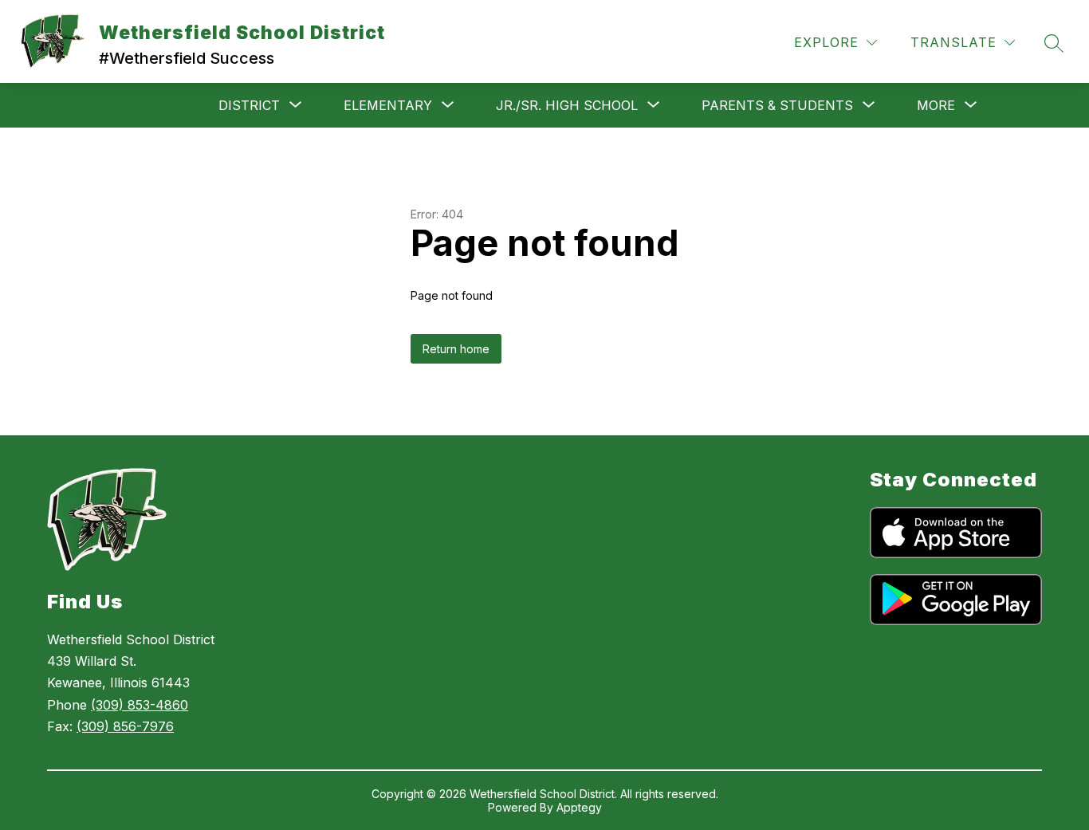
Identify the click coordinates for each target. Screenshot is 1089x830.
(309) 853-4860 (139, 705)
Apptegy (579, 807)
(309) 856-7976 (125, 726)
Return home (456, 349)
